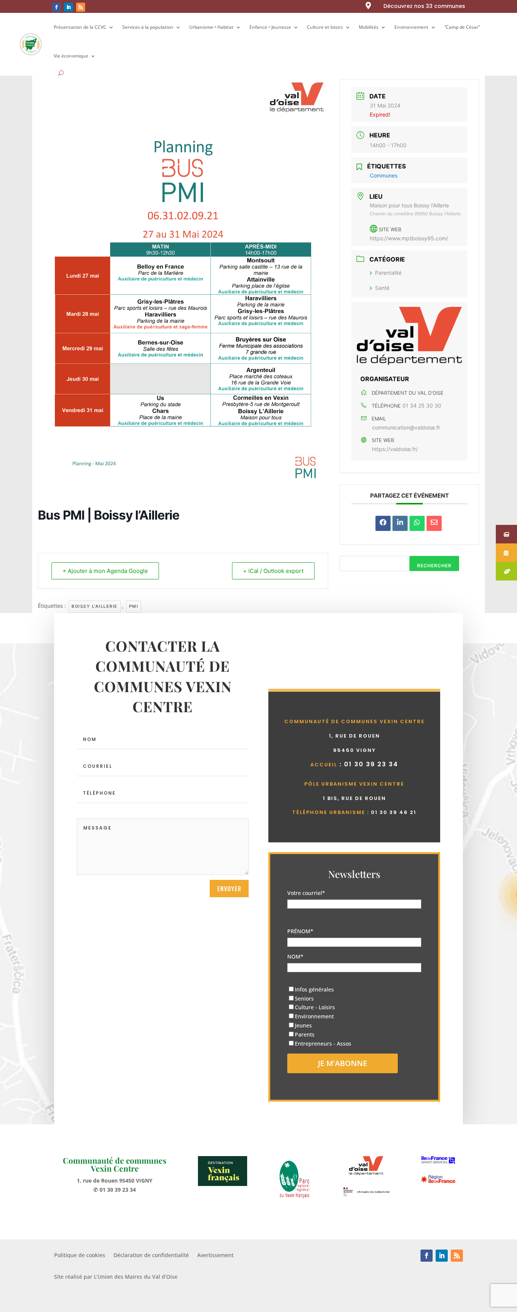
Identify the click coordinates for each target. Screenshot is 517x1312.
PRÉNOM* (300, 931)
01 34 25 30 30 (421, 405)
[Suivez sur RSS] (80, 7)
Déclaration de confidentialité (151, 1256)
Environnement (411, 27)
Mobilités (368, 27)
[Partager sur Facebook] (383, 523)
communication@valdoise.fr (406, 427)
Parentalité (388, 272)
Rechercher (434, 565)
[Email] (434, 523)
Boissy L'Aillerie (95, 606)
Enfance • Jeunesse (270, 27)
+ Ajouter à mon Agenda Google (105, 570)
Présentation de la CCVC (80, 27)
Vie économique (71, 56)
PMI (134, 606)
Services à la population (147, 27)
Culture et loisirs (325, 27)
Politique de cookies (79, 1256)
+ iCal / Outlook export (273, 570)
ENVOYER (229, 888)
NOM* (295, 956)
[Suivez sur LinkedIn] (68, 7)
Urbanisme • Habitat (211, 27)
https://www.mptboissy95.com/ (409, 238)
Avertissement (215, 1256)
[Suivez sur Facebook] (56, 7)
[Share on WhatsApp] (417, 523)
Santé (382, 288)
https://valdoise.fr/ (395, 449)
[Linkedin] (400, 523)
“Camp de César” (462, 27)
